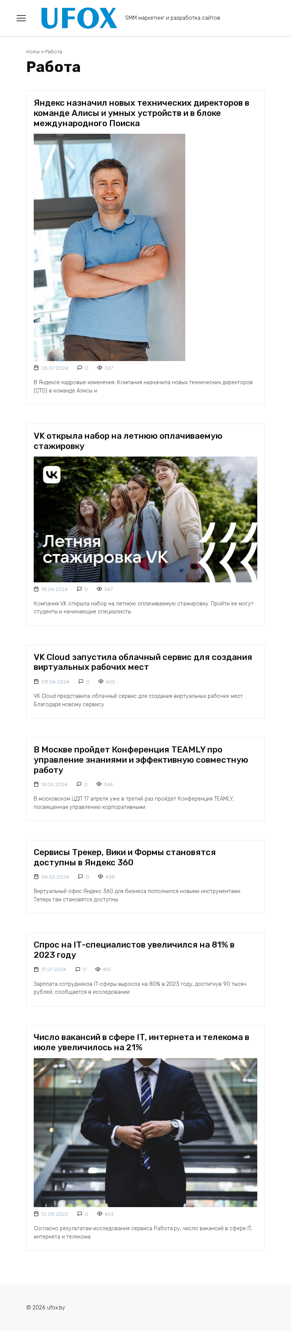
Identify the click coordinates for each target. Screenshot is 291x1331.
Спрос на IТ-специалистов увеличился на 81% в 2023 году (134, 950)
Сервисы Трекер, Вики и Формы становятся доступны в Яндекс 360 (125, 857)
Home (33, 52)
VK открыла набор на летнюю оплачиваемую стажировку (128, 441)
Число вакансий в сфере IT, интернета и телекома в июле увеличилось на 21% (141, 1042)
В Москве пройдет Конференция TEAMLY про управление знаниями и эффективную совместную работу (141, 759)
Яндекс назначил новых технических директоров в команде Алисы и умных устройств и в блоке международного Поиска (141, 113)
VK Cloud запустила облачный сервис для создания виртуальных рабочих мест (143, 662)
